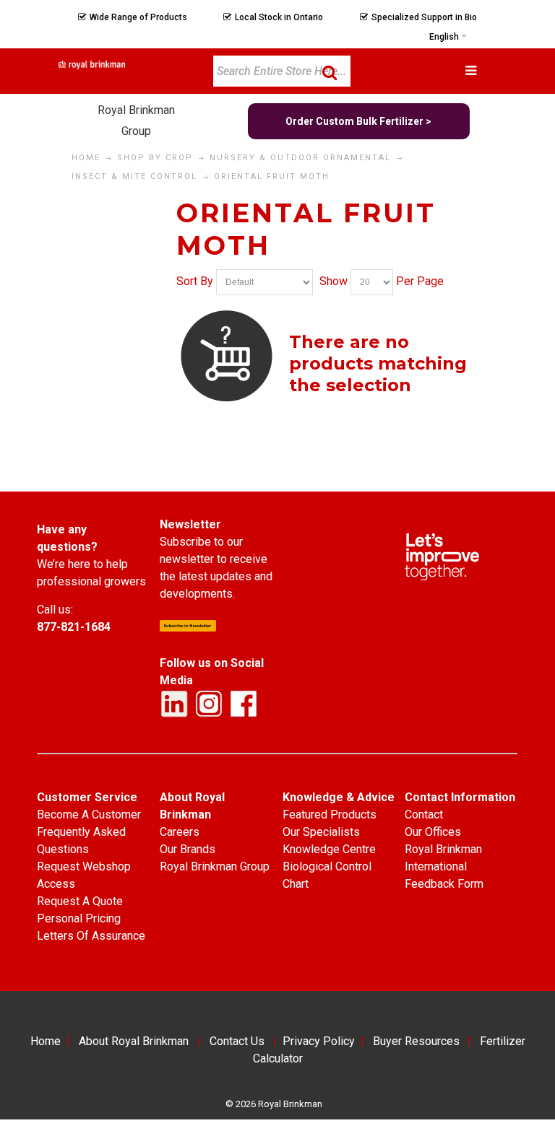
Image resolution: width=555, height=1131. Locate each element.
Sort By (194, 282)
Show (333, 282)
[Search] (329, 72)
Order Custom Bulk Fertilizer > (358, 121)
